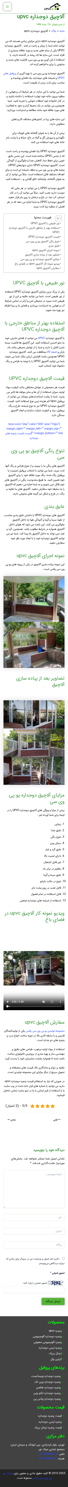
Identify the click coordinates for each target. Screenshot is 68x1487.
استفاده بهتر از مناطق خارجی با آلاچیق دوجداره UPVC (34, 230)
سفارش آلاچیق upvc (47, 268)
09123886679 (47, 1458)
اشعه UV (52, 352)
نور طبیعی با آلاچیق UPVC (45, 223)
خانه (62, 31)
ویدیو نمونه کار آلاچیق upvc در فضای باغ (37, 264)
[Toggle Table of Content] (57, 218)
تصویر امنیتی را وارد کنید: (34, 1283)
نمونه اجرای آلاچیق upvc (45, 250)
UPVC (41, 338)
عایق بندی (53, 246)
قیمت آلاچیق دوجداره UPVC (43, 237)
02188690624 (48, 1454)
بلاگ (53, 31)
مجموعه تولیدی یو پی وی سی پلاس (45, 1031)
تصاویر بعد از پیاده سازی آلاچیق (42, 255)
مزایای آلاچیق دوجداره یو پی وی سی (39, 259)
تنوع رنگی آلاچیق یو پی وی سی (42, 241)
